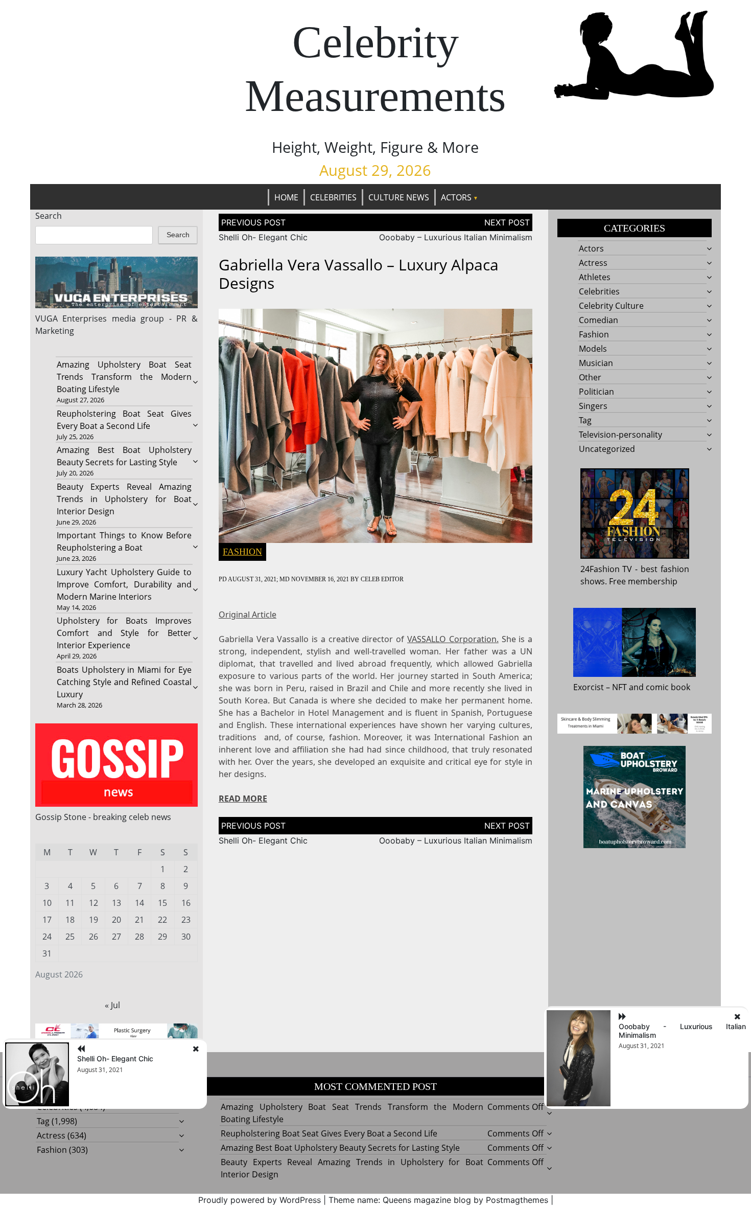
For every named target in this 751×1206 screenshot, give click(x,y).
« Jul (112, 1005)
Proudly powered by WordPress (259, 1200)
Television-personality (620, 434)
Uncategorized (607, 448)
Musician (596, 363)
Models (593, 348)
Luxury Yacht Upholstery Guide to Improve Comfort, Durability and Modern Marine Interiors (124, 584)
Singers (593, 406)
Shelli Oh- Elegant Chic (263, 237)
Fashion (242, 552)
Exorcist (588, 687)
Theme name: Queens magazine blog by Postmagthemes (438, 1200)
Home (286, 197)
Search (48, 215)
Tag (585, 420)
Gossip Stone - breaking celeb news (103, 817)
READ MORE (243, 798)
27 (116, 936)
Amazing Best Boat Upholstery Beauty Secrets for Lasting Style (340, 1147)
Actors (456, 197)
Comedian (598, 320)
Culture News (398, 197)
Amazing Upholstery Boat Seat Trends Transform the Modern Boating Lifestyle (124, 377)
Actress (593, 262)
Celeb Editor (382, 579)
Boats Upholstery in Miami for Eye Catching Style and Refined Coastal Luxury (124, 682)
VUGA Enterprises (71, 318)
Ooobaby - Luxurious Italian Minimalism (682, 1030)
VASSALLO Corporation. (453, 639)
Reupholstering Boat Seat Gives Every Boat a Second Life (329, 1133)
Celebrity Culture (611, 305)
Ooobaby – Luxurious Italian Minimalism (455, 237)
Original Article (247, 614)
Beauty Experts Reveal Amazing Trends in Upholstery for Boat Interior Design (124, 499)
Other (590, 377)
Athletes (595, 277)
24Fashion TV (606, 569)
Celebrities (333, 197)
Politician (596, 391)
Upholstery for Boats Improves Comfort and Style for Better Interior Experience (124, 633)
